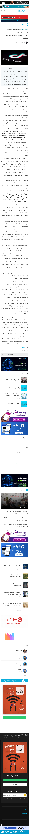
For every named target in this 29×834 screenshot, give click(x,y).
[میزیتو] (14, 621)
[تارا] (14, 415)
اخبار (23, 24)
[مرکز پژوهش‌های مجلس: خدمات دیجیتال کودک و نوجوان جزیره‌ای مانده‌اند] (24, 399)
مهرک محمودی (19, 650)
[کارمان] (14, 636)
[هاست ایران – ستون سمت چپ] (14, 364)
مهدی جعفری (20, 42)
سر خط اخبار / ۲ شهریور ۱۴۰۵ (13, 387)
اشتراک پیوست (14, 718)
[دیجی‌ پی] (14, 2)
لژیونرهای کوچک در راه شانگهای (13, 379)
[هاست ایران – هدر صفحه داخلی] (14, 20)
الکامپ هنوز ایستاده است (21, 521)
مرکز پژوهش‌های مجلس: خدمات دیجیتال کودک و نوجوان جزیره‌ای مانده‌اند (12, 395)
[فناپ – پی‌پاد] (14, 428)
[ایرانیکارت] (14, 828)
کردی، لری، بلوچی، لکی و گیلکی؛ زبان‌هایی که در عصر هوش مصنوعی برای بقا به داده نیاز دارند (12, 606)
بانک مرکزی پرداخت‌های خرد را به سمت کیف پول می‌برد (15, 517)
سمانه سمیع (19, 663)
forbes (23, 347)
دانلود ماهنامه (14, 780)
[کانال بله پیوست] (14, 6)
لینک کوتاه (5, 354)
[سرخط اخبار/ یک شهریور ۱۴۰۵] (24, 407)
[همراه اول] (14, 832)
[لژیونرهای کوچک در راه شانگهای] (24, 382)
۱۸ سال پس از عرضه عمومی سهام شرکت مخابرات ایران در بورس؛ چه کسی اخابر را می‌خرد (12, 594)
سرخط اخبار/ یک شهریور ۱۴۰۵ (13, 403)
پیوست (26, 29)
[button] (27, 10)
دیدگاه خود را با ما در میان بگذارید (22, 452)
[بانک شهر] (14, 17)
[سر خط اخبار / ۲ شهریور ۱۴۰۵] (24, 390)
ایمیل (27, 447)
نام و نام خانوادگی (25, 442)
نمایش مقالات (14, 784)
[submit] (25, 795)
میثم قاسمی (19, 669)
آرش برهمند (19, 657)
